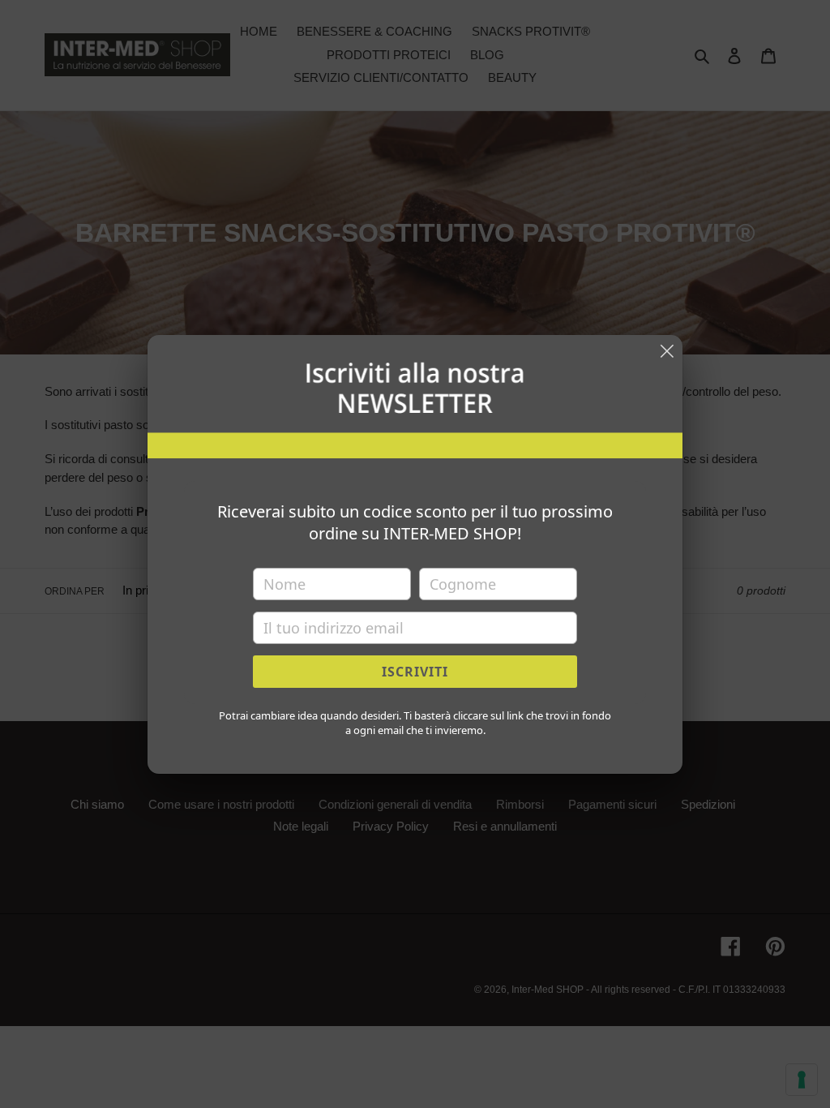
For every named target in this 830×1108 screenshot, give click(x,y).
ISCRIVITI (415, 672)
